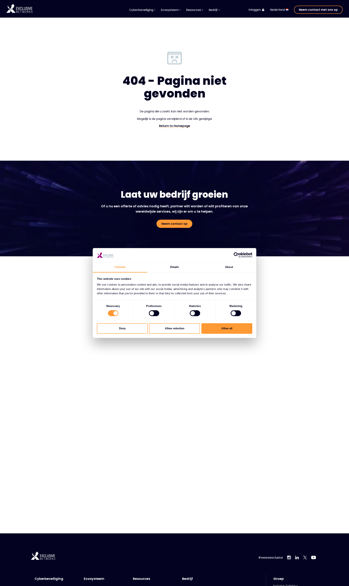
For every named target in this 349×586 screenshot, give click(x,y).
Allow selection (174, 328)
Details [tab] (174, 266)
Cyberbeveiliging (49, 578)
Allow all (226, 328)
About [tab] (229, 266)
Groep (278, 578)
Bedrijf (187, 578)
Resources (141, 578)
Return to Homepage (174, 126)
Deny (122, 328)
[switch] (154, 313)
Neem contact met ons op (318, 10)
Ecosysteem (94, 578)
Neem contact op (174, 224)
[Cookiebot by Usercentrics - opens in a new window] (236, 255)
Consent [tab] (120, 266)
